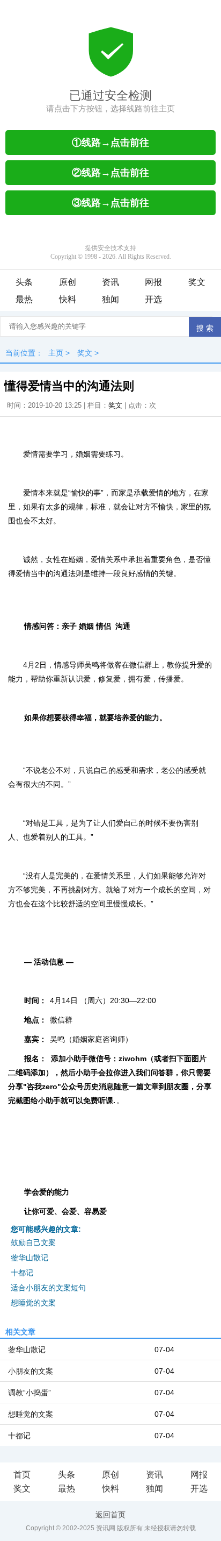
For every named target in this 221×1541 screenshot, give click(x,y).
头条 (24, 282)
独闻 (110, 299)
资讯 (110, 282)
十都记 (22, 1272)
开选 (153, 299)
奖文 (196, 282)
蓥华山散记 (29, 1257)
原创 (67, 282)
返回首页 (110, 1514)
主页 (55, 353)
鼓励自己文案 (33, 1242)
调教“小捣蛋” (29, 1392)
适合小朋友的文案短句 (48, 1287)
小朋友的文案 (30, 1371)
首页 (22, 1474)
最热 (24, 299)
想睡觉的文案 (33, 1302)
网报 (153, 282)
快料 (67, 299)
